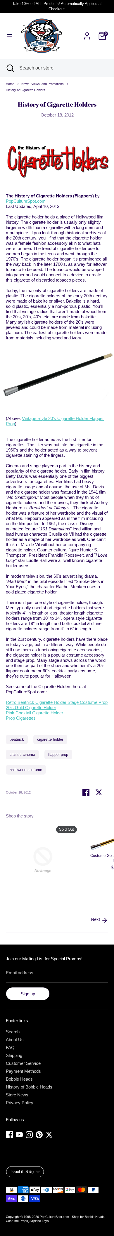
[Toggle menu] (9, 36)
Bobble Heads (19, 1079)
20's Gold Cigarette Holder (31, 707)
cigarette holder (50, 739)
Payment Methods (23, 1071)
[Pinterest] (39, 1134)
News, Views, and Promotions (42, 84)
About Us (15, 1039)
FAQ (10, 1047)
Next (96, 919)
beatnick (17, 739)
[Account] (87, 32)
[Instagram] (29, 1134)
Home (10, 84)
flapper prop (58, 754)
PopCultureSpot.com (26, 201)
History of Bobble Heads (29, 1086)
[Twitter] (49, 1134)
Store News (17, 1094)
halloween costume (26, 770)
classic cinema (22, 754)
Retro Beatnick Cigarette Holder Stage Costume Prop (57, 702)
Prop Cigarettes (21, 718)
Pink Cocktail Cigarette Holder (34, 712)
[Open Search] (9, 68)
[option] (40, 861)
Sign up (28, 993)
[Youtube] (19, 1134)
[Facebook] (9, 1134)
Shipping (14, 1055)
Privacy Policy (19, 1102)
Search (13, 1031)
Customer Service (23, 1063)
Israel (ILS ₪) (22, 1171)
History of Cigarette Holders (25, 90)
